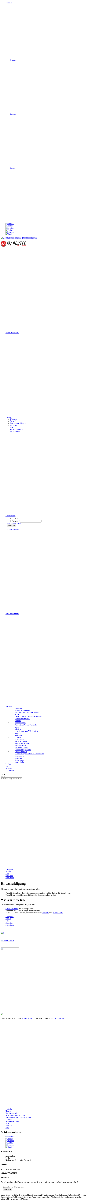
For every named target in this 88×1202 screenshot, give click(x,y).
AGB (8, 1123)
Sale (7, 874)
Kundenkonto (58, 913)
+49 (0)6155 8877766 (29, 238)
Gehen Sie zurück (12, 909)
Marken (8, 872)
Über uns (9, 1126)
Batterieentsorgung (12, 1121)
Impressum (9, 1119)
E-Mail (15, 519)
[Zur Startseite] (14, 246)
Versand (13, 421)
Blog (7, 1128)
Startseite (45, 913)
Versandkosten (27, 1018)
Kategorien (10, 869)
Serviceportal (15, 431)
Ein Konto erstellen (12, 529)
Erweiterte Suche (12, 1113)
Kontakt (8, 1111)
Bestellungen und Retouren (15, 1115)
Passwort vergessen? (14, 523)
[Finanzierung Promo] (7, 941)
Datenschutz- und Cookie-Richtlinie (19, 1117)
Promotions (10, 878)
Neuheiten (9, 876)
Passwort (16, 521)
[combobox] (11, 778)
